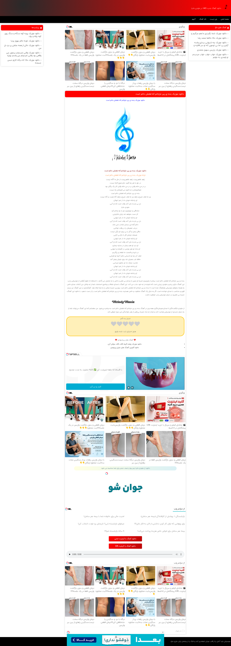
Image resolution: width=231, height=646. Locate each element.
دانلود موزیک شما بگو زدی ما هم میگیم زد (208, 33)
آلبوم (194, 19)
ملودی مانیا (125, 207)
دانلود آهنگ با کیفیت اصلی (125, 539)
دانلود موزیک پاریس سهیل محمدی (211, 50)
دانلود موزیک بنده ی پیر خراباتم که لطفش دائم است (160, 94)
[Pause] (128, 387)
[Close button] (162, 632)
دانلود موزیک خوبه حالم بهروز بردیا (25, 41)
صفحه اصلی (225, 19)
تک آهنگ (202, 19)
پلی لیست (213, 19)
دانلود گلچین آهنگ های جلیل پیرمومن (124, 347)
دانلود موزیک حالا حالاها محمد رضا (212, 38)
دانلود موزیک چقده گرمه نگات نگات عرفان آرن (124, 344)
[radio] (137, 324)
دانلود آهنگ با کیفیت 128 (125, 546)
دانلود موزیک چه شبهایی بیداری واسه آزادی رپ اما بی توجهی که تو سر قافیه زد (210, 44)
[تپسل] (68, 632)
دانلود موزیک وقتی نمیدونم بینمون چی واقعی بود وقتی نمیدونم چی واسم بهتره (23, 54)
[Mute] (132, 387)
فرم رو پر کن (95, 386)
